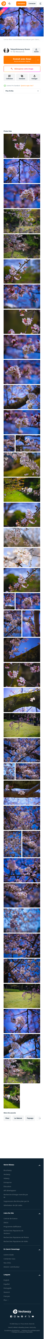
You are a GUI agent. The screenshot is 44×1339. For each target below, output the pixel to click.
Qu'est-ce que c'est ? (27, 86)
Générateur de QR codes (13, 1313)
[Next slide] (35, 1223)
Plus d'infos (9, 90)
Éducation (7, 1292)
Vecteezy (7, 1280)
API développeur (10, 1296)
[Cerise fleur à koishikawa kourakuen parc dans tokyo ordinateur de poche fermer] (22, 145)
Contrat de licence (10, 1327)
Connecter (32, 3)
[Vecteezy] (3, 3)
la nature (18, 1223)
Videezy (6, 1284)
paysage (30, 1223)
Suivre (36, 52)
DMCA (6, 1331)
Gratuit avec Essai (22, 60)
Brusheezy (8, 1276)
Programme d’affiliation (12, 1335)
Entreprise (8, 1288)
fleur (7, 1223)
